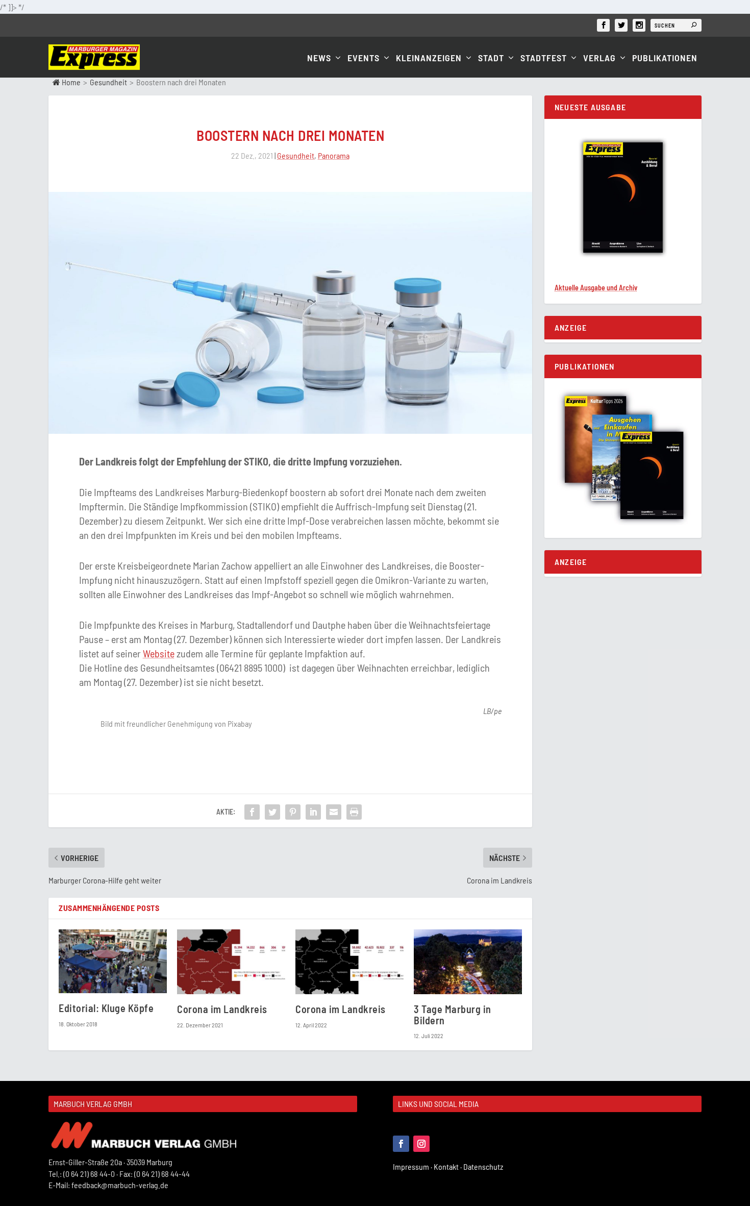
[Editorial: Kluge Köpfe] (113, 961)
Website (158, 653)
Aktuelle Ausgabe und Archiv (596, 287)
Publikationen (664, 58)
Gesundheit (108, 82)
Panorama (333, 155)
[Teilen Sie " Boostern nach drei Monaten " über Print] (354, 812)
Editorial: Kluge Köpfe (106, 1008)
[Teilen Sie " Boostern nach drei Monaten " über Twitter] (272, 812)
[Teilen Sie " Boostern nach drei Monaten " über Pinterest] (293, 812)
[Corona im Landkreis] (231, 961)
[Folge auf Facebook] (401, 1144)
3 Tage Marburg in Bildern (452, 1014)
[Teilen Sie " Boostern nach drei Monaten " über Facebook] (252, 812)
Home (70, 82)
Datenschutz (484, 1166)
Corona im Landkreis (222, 1009)
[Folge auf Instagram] (421, 1144)
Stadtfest (543, 58)
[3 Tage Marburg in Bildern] (468, 961)
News (319, 58)
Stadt (491, 58)
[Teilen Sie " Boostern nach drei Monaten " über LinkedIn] (313, 812)
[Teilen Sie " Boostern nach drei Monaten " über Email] (333, 812)
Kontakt (448, 1166)
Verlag (599, 58)
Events (363, 58)
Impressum (413, 1166)
